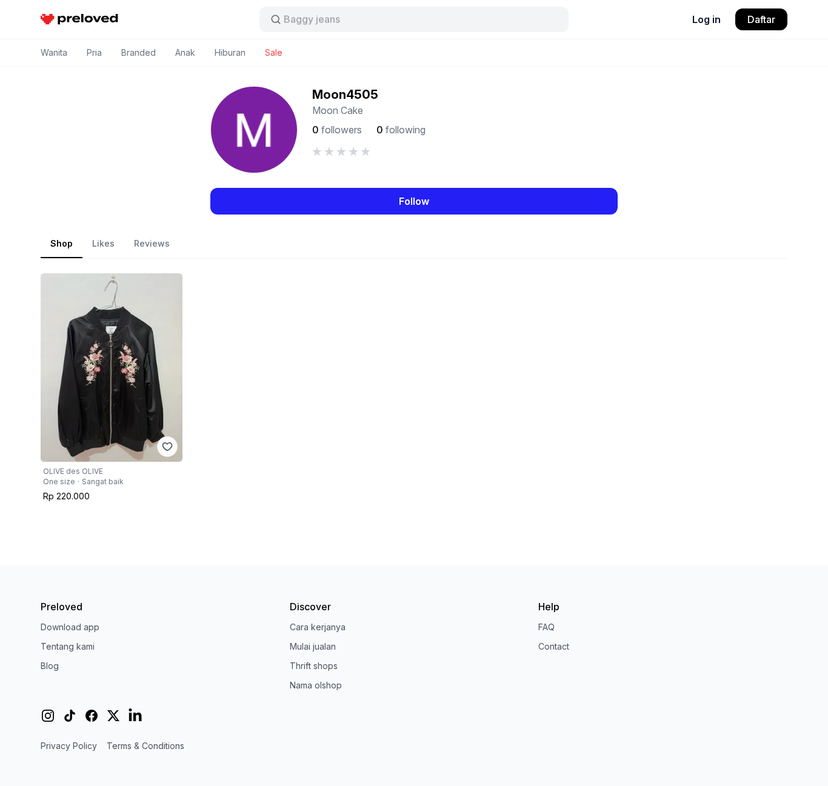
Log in (706, 19)
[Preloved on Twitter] (113, 715)
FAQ (546, 627)
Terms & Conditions (145, 746)
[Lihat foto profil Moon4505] (254, 129)
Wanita (54, 52)
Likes (103, 243)
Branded (138, 52)
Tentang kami (68, 646)
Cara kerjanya (318, 627)
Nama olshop (316, 685)
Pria (94, 52)
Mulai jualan (313, 646)
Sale (273, 52)
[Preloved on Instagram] (48, 715)
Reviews (152, 243)
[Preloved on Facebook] (91, 715)
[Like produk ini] (167, 446)
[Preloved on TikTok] (69, 715)
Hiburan (230, 52)
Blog (50, 666)
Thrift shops (314, 666)
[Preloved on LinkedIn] (135, 715)
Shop (61, 243)
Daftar (761, 19)
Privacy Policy (69, 746)
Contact (553, 646)
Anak (185, 52)
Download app (70, 627)
